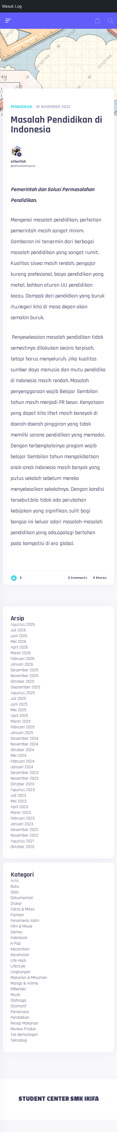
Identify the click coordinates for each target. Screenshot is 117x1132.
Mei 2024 (18, 755)
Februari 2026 (23, 659)
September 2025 (25, 687)
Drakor (16, 903)
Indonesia (19, 938)
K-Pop (16, 943)
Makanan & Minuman (29, 978)
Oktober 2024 (22, 750)
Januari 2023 (22, 824)
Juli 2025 (18, 698)
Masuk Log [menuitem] (12, 6)
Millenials (18, 989)
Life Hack (18, 960)
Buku (15, 886)
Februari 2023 (23, 818)
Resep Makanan (24, 1023)
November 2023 (24, 778)
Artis (15, 881)
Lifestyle (18, 966)
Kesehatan (20, 955)
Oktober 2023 (22, 784)
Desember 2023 (24, 773)
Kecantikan (20, 949)
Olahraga (18, 1000)
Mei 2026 (18, 641)
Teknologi (19, 1040)
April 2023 (19, 807)
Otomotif (18, 1006)
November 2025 (24, 676)
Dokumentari (22, 898)
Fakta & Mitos (23, 909)
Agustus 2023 (23, 790)
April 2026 (19, 647)
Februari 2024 (23, 761)
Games (17, 932)
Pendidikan (21, 107)
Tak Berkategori (24, 1035)
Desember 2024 (24, 738)
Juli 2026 (18, 630)
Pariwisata (20, 1012)
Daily (15, 892)
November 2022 (24, 835)
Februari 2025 (23, 727)
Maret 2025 (21, 721)
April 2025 (19, 716)
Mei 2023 (18, 801)
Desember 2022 (24, 830)
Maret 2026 (21, 653)
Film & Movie (21, 926)
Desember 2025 (24, 670)
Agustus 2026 (23, 624)
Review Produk (23, 1029)
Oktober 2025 (22, 681)
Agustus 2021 (22, 841)
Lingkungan (20, 972)
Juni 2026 (19, 636)
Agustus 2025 (23, 693)
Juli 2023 (18, 795)
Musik (15, 995)
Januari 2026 (22, 664)
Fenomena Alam (25, 921)
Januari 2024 (22, 767)
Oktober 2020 (22, 847)
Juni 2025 (19, 704)
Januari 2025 (22, 733)
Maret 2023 (21, 812)
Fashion (17, 915)
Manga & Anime (24, 983)
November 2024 (24, 744)
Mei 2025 (18, 710)
